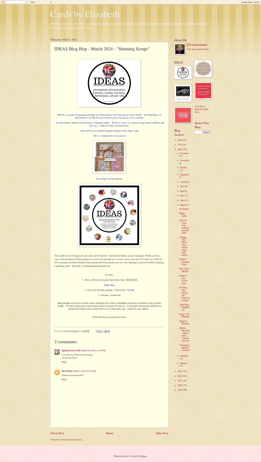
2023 (180, 371)
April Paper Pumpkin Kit (184, 307)
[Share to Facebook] (105, 331)
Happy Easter (183, 214)
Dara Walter (67, 371)
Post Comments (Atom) (72, 439)
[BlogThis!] (100, 331)
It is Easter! (184, 208)
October (183, 167)
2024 (180, 149)
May (182, 195)
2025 (180, 144)
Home (109, 433)
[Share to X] (103, 331)
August (183, 181)
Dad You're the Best (184, 270)
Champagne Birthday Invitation (184, 347)
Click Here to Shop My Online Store (202, 109)
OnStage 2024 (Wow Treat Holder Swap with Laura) (183, 246)
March (183, 204)
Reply (64, 361)
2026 (180, 140)
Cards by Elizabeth (84, 14)
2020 (180, 385)
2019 (180, 389)
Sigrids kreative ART (71, 350)
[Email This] (97, 331)
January (183, 362)
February (184, 355)
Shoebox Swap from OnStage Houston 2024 (184, 226)
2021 (180, 380)
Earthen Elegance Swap (184, 262)
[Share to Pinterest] (108, 331)
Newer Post (57, 433)
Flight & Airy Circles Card (183, 279)
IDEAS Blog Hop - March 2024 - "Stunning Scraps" (184, 334)
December (184, 153)
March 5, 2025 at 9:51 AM (85, 371)
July (182, 186)
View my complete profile (198, 49)
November (184, 160)
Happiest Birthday (184, 322)
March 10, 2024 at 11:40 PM (93, 350)
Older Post (162, 433)
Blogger (143, 456)
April (182, 200)
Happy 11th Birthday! (184, 315)
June (182, 191)
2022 (180, 375)
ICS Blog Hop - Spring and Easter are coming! (184, 294)
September (184, 174)
